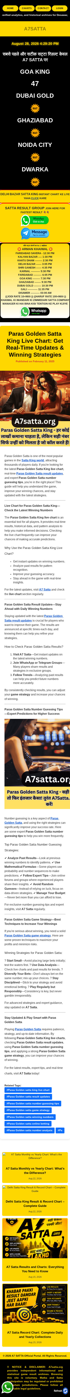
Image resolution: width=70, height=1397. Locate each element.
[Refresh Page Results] (60, 1390)
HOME (10, 8)
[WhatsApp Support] (7, 1387)
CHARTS (27, 8)
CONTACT (43, 8)
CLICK (35, 198)
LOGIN (59, 8)
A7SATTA (35, 29)
